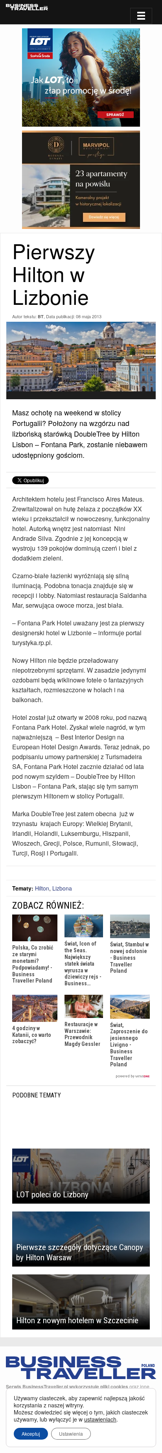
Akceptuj (31, 1433)
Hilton (42, 888)
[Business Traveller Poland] (27, 7)
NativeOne (81, 1076)
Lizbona (62, 888)
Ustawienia (71, 1433)
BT (41, 316)
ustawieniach (100, 1419)
